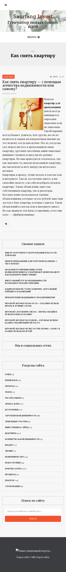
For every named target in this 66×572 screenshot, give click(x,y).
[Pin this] (33, 223)
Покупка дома (13, 468)
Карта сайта (23, 557)
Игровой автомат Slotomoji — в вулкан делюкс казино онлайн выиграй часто (31, 321)
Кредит (9, 445)
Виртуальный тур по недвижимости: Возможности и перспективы (26, 281)
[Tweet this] (19, 223)
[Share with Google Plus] (26, 223)
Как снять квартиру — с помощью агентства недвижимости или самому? (31, 85)
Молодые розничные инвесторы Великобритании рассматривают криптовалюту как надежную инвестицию (32, 272)
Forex (8, 374)
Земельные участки (16, 421)
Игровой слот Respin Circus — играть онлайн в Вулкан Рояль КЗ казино (31, 313)
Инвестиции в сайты (16, 427)
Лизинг (9, 451)
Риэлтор (10, 480)
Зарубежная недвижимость (21, 415)
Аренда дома (9, 93)
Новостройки (13, 462)
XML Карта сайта (40, 557)
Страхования (12, 486)
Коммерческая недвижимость (22, 439)
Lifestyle (10, 386)
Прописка (10, 474)
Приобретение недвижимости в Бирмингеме (30, 297)
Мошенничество (14, 456)
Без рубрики (11, 409)
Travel (8, 392)
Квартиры (10, 433)
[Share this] (12, 223)
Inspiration (11, 380)
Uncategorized (13, 398)
